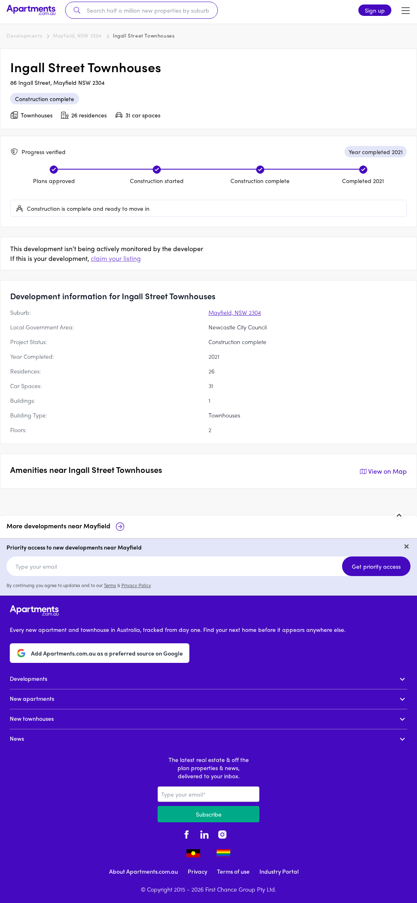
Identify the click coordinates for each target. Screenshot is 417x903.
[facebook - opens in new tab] (186, 834)
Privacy (197, 871)
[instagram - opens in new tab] (222, 834)
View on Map (387, 471)
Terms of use (233, 871)
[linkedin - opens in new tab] (204, 834)
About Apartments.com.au (143, 871)
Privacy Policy (136, 585)
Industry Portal (278, 871)
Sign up (375, 10)
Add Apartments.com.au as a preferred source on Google (107, 653)
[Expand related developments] (399, 515)
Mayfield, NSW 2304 (77, 35)
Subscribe (209, 814)
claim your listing (116, 258)
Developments (24, 35)
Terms (110, 585)
